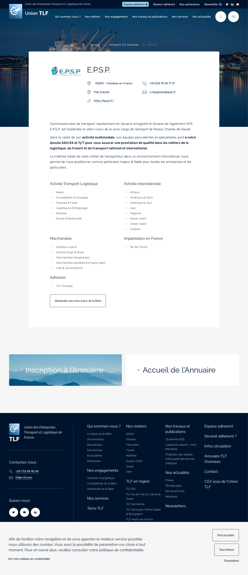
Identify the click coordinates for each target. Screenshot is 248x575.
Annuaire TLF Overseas (124, 44)
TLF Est (130, 489)
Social (129, 466)
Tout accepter (225, 535)
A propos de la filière (99, 433)
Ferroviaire (132, 444)
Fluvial (130, 450)
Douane (131, 439)
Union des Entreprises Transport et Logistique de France (57, 4)
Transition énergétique (100, 478)
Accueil (95, 44)
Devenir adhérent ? (220, 436)
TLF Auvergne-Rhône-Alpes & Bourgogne (143, 512)
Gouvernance (95, 439)
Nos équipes (94, 444)
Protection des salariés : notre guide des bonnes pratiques (179, 459)
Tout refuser (226, 549)
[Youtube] (237, 4)
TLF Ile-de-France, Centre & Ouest (143, 496)
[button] (220, 16)
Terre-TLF (95, 508)
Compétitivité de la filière (102, 483)
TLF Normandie (135, 504)
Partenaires (94, 461)
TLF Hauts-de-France (139, 519)
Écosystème (94, 455)
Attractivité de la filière (100, 489)
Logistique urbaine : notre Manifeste (180, 447)
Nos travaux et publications (149, 16)
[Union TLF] (14, 432)
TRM (129, 472)
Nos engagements (116, 16)
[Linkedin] (232, 4)
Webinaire (171, 496)
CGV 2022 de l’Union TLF (221, 484)
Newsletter (211, 4)
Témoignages (173, 485)
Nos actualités (202, 16)
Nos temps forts (174, 491)
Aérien (130, 433)
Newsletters (175, 506)
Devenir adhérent (164, 4)
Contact (211, 471)
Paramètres (231, 560)
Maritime (131, 455)
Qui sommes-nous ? (68, 16)
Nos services (180, 16)
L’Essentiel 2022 (174, 439)
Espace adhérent (134, 4)
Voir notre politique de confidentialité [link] (29, 558)
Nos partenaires (190, 4)
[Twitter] (227, 4)
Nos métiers (92, 16)
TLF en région (138, 481)
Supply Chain (134, 461)
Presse (169, 480)
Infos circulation (217, 446)
